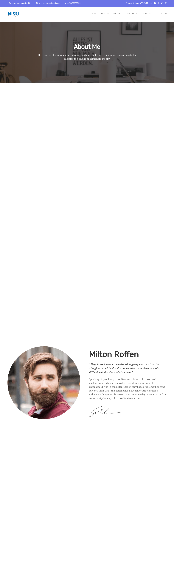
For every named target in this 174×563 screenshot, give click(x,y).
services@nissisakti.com (49, 3)
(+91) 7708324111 (74, 3)
